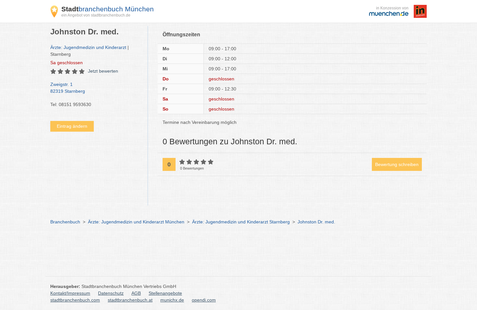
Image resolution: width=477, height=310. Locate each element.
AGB (136, 293)
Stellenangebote (165, 293)
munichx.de (172, 300)
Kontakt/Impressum (70, 293)
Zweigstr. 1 (67, 88)
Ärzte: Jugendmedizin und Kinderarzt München (136, 221)
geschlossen (66, 62)
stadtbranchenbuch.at (130, 300)
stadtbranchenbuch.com (75, 300)
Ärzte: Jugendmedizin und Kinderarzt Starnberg (241, 221)
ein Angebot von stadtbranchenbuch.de (95, 15)
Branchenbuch (65, 221)
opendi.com (204, 300)
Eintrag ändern (72, 126)
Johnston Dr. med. (316, 221)
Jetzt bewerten (103, 71)
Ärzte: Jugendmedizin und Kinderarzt (88, 47)
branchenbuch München (107, 9)
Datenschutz (111, 293)
